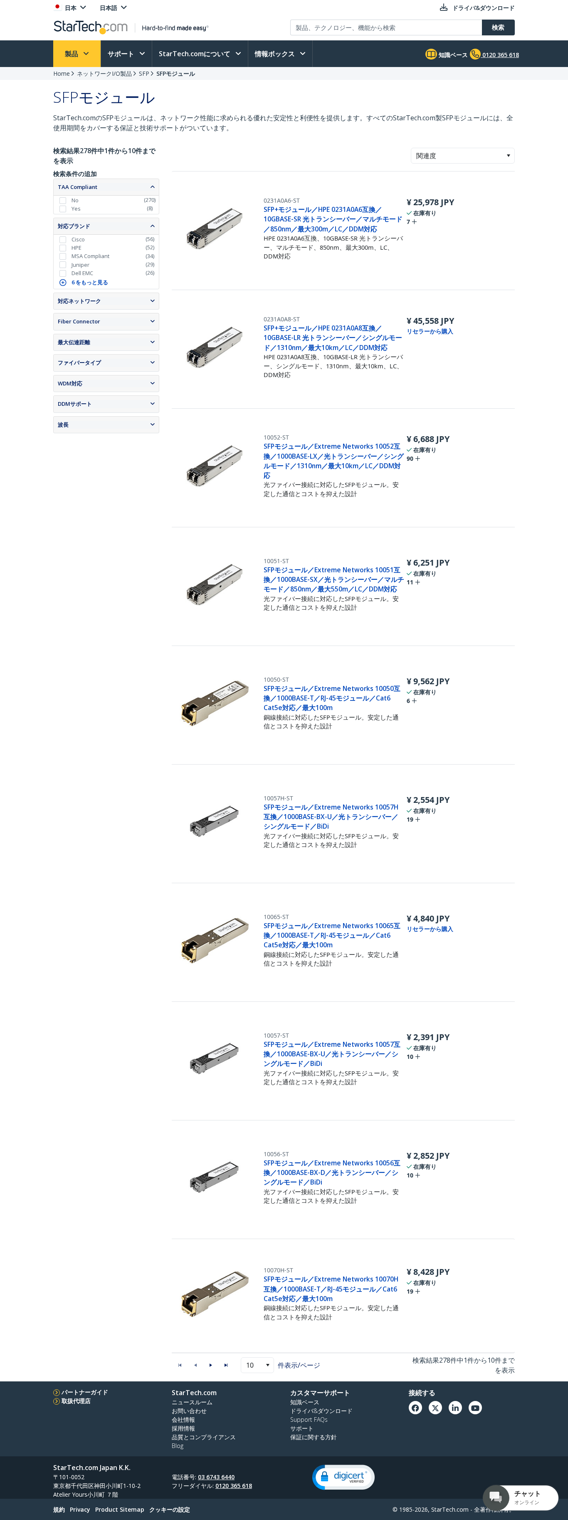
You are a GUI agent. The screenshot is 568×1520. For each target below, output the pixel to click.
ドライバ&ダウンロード (321, 1411)
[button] (508, 155)
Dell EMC (82, 273)
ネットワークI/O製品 (104, 73)
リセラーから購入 (430, 331)
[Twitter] (435, 1407)
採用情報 (183, 1428)
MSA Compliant (90, 256)
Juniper (80, 264)
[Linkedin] (455, 1407)
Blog (177, 1446)
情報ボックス (275, 53)
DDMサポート (75, 403)
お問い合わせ (189, 1411)
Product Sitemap (119, 1509)
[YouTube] (475, 1407)
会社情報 (183, 1419)
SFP (144, 73)
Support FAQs (309, 1419)
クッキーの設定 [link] (169, 1509)
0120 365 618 (233, 1486)
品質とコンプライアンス (204, 1437)
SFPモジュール (175, 73)
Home (61, 73)
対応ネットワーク (79, 301)
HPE (76, 247)
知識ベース (452, 55)
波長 (63, 424)
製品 (72, 53)
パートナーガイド (85, 1392)
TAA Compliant (77, 187)
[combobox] (463, 156)
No (75, 200)
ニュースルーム (192, 1402)
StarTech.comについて (195, 53)
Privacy (80, 1509)
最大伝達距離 (74, 342)
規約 (59, 1509)
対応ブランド (74, 226)
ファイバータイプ (79, 362)
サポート (122, 53)
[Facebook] (415, 1407)
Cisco (78, 239)
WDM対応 (70, 383)
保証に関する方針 (313, 1437)
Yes (76, 208)
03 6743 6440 (216, 1477)
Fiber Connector (79, 321)
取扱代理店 (76, 1401)
